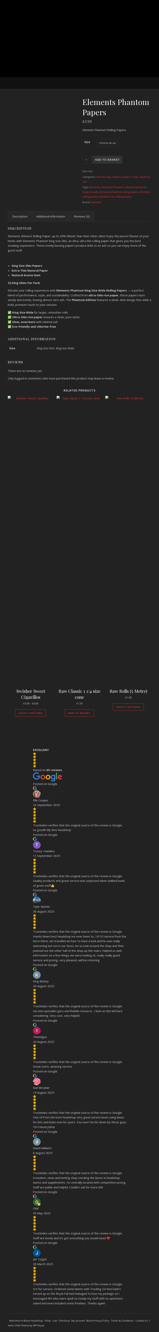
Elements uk (107, 196)
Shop (48, 1320)
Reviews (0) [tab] (82, 216)
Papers (116, 177)
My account (78, 1320)
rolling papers (123, 196)
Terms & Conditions (122, 1320)
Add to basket (107, 159)
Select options (31, 713)
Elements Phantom (112, 187)
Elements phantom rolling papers (118, 192)
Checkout (64, 1320)
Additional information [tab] (50, 216)
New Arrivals (103, 177)
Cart (54, 1320)
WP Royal (38, 1325)
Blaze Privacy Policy (97, 1320)
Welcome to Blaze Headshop (26, 1320)
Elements (94, 187)
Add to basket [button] (79, 713)
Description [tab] (20, 216)
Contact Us (141, 1320)
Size (87, 142)
